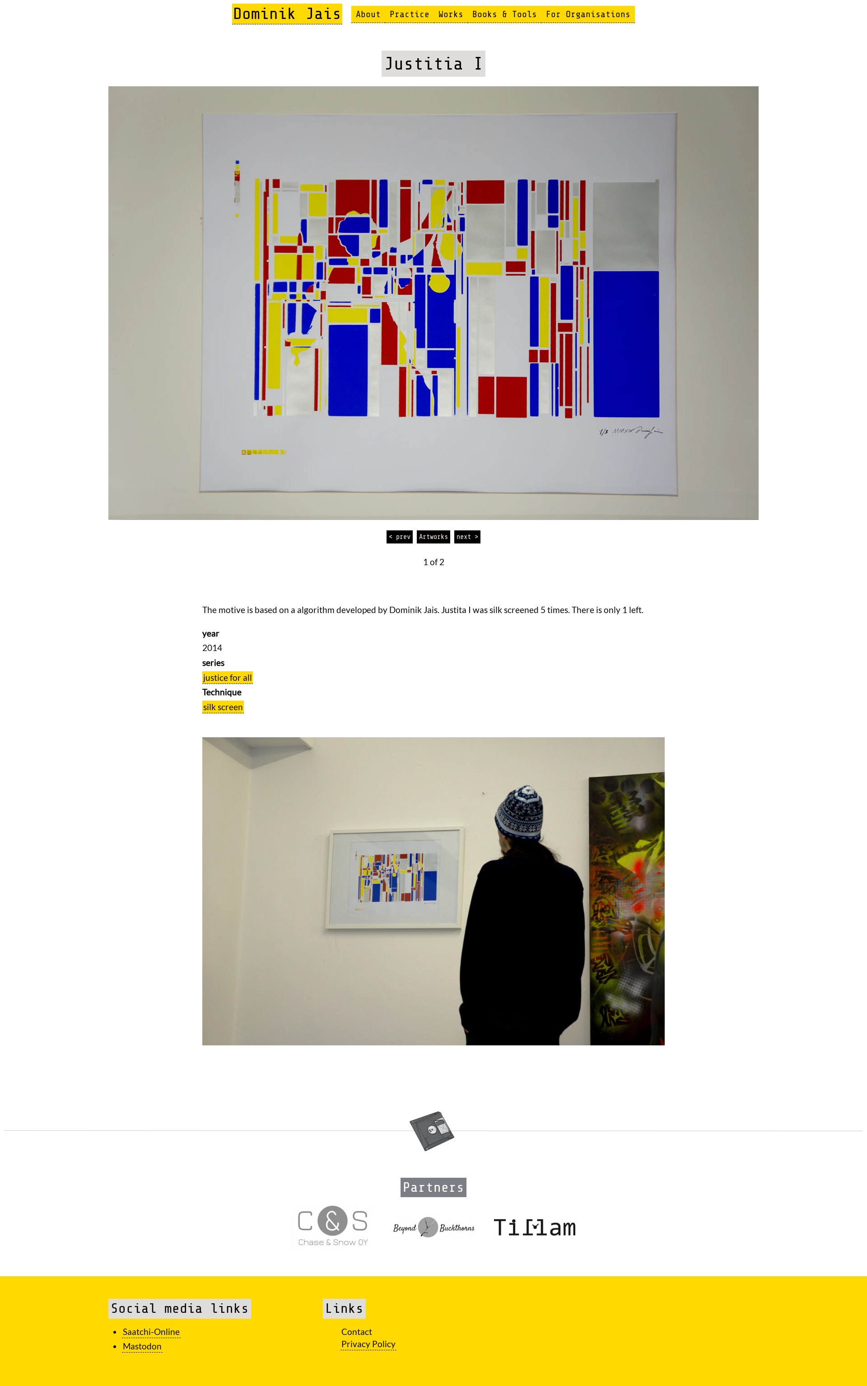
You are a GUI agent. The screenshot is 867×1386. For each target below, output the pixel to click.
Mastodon (142, 1346)
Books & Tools (504, 14)
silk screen (223, 707)
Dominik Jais (287, 14)
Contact (356, 1331)
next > (467, 537)
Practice (409, 14)
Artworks (433, 537)
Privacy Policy (368, 1344)
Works (450, 14)
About (368, 14)
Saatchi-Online (151, 1331)
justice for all (227, 677)
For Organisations (588, 14)
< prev (399, 537)
